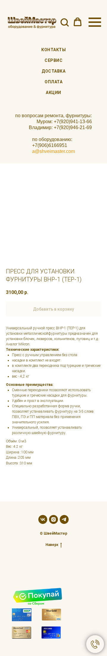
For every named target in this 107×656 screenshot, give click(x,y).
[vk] (42, 519)
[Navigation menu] (95, 22)
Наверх (51, 545)
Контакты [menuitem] (53, 49)
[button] (64, 22)
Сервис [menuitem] (53, 60)
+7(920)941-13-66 (73, 121)
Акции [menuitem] (53, 92)
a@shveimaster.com (53, 151)
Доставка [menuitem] (53, 71)
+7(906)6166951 (49, 145)
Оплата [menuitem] (53, 81)
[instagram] (53, 519)
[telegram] (64, 519)
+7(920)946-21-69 (73, 127)
